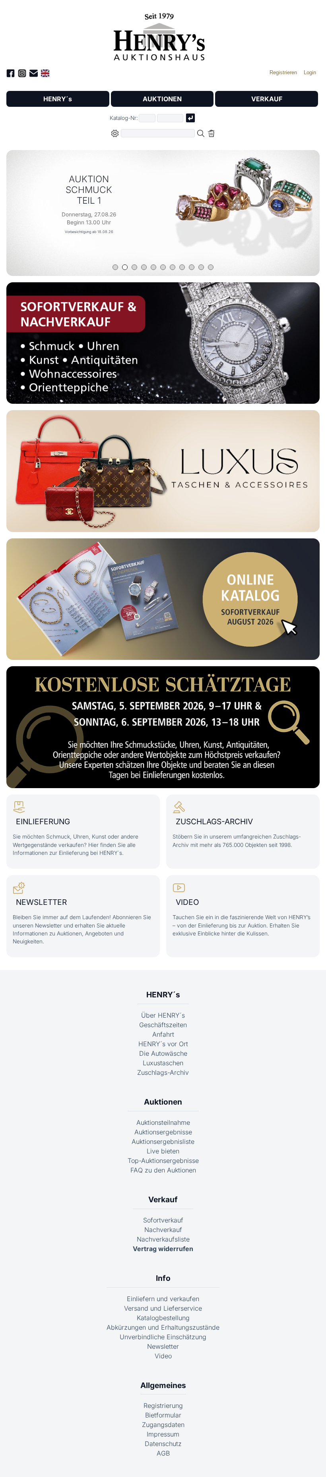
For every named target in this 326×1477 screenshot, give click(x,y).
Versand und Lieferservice (163, 1308)
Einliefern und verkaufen (163, 1299)
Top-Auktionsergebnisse (163, 1161)
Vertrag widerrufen (163, 1249)
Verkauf (163, 1199)
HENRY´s (57, 99)
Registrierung (163, 1406)
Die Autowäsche (163, 1053)
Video (163, 1356)
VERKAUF (266, 99)
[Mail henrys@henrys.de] (33, 74)
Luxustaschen (163, 1063)
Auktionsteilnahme (163, 1122)
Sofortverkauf (163, 1220)
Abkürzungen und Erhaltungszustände (163, 1327)
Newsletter (163, 1346)
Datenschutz (163, 1444)
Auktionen (163, 1102)
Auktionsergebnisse (163, 1132)
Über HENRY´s (163, 1015)
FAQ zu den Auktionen (163, 1170)
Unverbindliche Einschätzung (163, 1337)
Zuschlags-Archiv (163, 1072)
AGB (163, 1453)
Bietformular (163, 1415)
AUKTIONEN (162, 99)
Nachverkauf (163, 1230)
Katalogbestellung (163, 1318)
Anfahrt (163, 1034)
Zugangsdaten (163, 1425)
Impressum (163, 1434)
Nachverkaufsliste (163, 1239)
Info (163, 1278)
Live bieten (163, 1151)
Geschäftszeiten (163, 1025)
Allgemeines (163, 1385)
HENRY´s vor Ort (163, 1044)
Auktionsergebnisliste (163, 1141)
